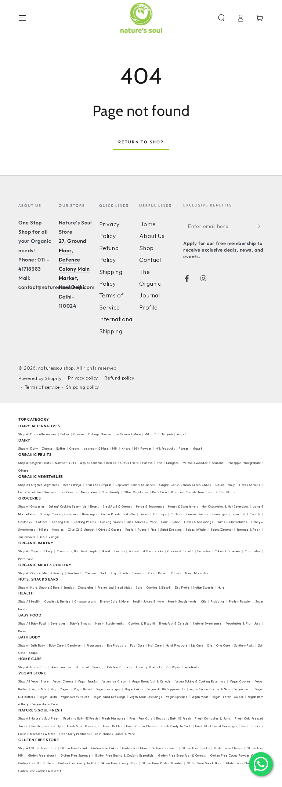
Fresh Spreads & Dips (47, 726)
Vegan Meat (200, 697)
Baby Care (56, 645)
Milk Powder (143, 448)
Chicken (90, 573)
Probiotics (218, 601)
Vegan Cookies (240, 681)
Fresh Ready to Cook (176, 726)
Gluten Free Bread (74, 748)
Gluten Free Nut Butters (36, 763)
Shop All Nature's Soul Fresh (38, 718)
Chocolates (253, 551)
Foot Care (137, 645)
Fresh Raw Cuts (141, 718)
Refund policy (119, 378)
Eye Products (116, 645)
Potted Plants (225, 492)
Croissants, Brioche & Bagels (77, 551)
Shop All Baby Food (32, 623)
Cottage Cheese (99, 434)
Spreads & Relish (249, 529)
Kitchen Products (119, 667)
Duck (103, 573)
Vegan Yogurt (60, 689)
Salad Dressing (171, 529)
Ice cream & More (96, 448)
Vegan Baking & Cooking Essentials (200, 681)
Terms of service (42, 387)
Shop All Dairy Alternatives (37, 434)
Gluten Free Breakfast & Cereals (182, 755)
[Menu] (22, 18)
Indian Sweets (204, 587)
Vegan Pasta (48, 697)
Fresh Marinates (197, 573)
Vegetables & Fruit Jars (243, 623)
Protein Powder (240, 601)
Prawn (162, 573)
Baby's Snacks (80, 623)
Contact (150, 259)
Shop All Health (29, 601)
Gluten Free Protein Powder (162, 763)
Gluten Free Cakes (104, 748)
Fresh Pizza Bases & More (36, 734)
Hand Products (177, 645)
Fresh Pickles (112, 726)
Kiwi (159, 463)
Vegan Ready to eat (75, 697)
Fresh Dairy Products (74, 734)
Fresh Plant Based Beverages (216, 726)
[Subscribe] (259, 226)
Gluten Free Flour (134, 748)
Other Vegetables (136, 492)
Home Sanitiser (61, 667)
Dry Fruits (182, 587)
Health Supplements (182, 601)
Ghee (176, 522)
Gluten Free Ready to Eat (77, 763)
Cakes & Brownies (228, 551)
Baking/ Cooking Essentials (68, 506)
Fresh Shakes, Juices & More (114, 734)
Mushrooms (89, 492)
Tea (42, 537)
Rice (153, 529)
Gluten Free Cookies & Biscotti (40, 771)
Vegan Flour (242, 689)
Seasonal (218, 463)
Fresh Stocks (251, 726)
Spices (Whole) (196, 529)
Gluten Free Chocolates (243, 763)
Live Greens (68, 492)
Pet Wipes (173, 667)
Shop (146, 248)
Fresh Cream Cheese (141, 726)
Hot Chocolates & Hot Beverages (225, 506)
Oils (203, 601)
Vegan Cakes (134, 689)
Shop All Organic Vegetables (38, 485)
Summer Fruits (65, 463)
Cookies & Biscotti (180, 551)
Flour (164, 522)
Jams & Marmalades (232, 522)
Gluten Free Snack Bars (204, 763)
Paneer (184, 448)
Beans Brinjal (73, 485)
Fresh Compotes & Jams (213, 718)
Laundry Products (149, 667)
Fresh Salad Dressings (83, 726)
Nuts (221, 587)
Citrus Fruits (129, 463)
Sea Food (74, 573)
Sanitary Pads (244, 645)
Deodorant (75, 645)
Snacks (69, 587)
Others (23, 470)
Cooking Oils (61, 522)
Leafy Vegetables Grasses (37, 492)
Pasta (130, 529)
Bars (139, 587)
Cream (74, 448)
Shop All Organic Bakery (35, 551)
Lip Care (197, 645)
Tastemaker (27, 537)
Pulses (142, 529)
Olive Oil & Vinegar (81, 529)
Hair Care (155, 645)
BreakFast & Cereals (117, 506)
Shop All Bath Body (31, 645)
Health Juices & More (148, 601)
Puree (22, 631)
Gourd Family (225, 485)
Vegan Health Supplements (166, 689)
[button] (221, 18)
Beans (94, 506)
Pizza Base (25, 559)
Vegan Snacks (88, 681)
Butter (65, 434)
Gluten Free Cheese (228, 748)
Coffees (176, 514)
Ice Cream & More (128, 434)
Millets (43, 529)
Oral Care (223, 645)
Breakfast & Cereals (246, 514)
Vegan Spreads (176, 697)
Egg (113, 573)
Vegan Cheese (63, 681)
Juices (144, 514)
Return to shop (141, 141)
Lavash (120, 551)
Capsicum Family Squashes (135, 485)
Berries (111, 463)
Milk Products (165, 448)
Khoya (126, 448)
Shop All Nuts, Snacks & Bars (39, 587)
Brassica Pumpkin (98, 485)
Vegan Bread (83, 689)
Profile (148, 307)
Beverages (89, 514)
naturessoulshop (56, 368)
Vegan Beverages (108, 689)
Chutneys (160, 514)
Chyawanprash (85, 601)
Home (147, 224)
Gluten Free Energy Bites (119, 763)
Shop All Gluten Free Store (37, 748)
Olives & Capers (109, 529)
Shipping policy (82, 387)
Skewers (138, 573)
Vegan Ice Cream (114, 681)
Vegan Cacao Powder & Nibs (209, 689)
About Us (151, 235)
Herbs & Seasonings (150, 506)
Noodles (58, 529)
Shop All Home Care (32, 667)
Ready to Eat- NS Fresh (81, 718)
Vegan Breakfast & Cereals (151, 681)
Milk (148, 434)
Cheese (79, 434)
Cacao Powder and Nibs (118, 514)
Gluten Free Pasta (165, 748)
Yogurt (181, 434)
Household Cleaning (90, 667)
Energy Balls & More (114, 601)
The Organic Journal (150, 283)
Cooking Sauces (111, 522)
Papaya (147, 463)
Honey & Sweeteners (183, 506)
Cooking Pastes (198, 514)
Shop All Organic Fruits (34, 463)
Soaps (33, 653)
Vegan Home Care (45, 704)
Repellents (192, 667)
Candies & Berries (57, 601)
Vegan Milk (39, 689)
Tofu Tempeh (163, 434)
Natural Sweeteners (207, 623)
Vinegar (53, 537)
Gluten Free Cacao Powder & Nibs (235, 755)
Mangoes (172, 463)
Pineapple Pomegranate (244, 463)
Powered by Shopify (40, 378)
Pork (151, 573)
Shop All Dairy (28, 448)
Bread (106, 551)
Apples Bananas (91, 463)
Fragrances (95, 645)
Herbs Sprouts (249, 485)
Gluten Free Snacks (196, 748)
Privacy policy (83, 378)
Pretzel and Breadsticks (146, 551)
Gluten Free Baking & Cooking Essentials (124, 755)
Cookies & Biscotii (159, 587)
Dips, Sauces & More (142, 522)
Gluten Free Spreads (76, 755)
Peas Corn (159, 492)
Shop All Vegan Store (33, 681)
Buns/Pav (204, 551)
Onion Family (111, 492)
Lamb (124, 573)
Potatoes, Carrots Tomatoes (191, 492)
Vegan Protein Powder (227, 697)
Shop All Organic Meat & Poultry (41, 573)
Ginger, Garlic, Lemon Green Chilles (185, 485)
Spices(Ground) (221, 529)
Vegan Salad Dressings (109, 697)
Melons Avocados (195, 463)
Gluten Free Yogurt (42, 755)
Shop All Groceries (31, 506)
